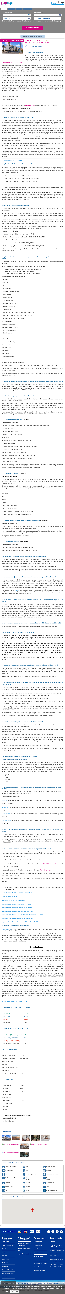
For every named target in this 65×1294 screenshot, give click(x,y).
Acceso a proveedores (40, 1260)
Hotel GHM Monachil (49, 864)
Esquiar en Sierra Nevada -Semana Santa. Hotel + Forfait (18, 918)
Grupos (36, 1248)
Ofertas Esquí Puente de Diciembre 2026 (24, 1244)
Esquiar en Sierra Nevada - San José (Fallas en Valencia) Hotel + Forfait (22, 915)
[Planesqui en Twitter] (52, 1231)
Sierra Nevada (6, 814)
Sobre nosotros (38, 1241)
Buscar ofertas (32, 28)
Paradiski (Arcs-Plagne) (8, 1273)
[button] (32, 1210)
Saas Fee (4, 1277)
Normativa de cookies (39, 1270)
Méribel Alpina (5, 1266)
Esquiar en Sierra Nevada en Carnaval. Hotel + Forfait (17, 907)
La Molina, (5, 807)
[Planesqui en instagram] (57, 1231)
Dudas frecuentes (38, 1256)
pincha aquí (55, 21)
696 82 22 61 (58, 1245)
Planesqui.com (6, 929)
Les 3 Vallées (5, 1259)
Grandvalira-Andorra (7, 1245)
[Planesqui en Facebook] (48, 1231)
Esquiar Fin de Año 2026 (24, 1254)
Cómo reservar (38, 1245)
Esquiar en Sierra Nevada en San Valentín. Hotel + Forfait (18, 911)
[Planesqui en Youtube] (61, 1231)
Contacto (52, 1241)
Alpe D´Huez (5, 1263)
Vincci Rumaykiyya (45, 870)
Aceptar (15, 1291)
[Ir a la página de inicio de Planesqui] (8, 5)
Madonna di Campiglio (8, 1270)
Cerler (3, 1252)
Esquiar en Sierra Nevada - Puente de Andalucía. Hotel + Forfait (20, 922)
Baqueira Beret (6, 820)
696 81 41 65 (53, 1247)
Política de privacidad (39, 1267)
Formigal (4, 800)
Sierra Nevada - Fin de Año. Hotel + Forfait (14, 900)
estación (17, 590)
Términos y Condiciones (40, 1263)
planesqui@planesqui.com (57, 1250)
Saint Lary (4, 1255)
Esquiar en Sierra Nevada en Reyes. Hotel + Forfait (16, 904)
